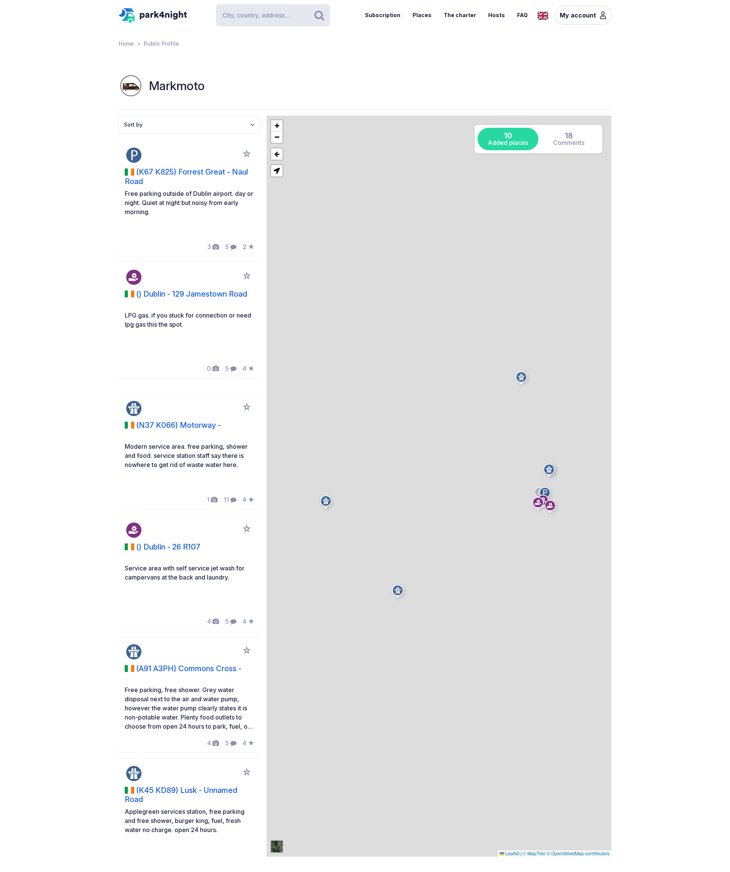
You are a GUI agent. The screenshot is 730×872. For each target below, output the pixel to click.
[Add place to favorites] (246, 153)
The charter (460, 15)
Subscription (382, 15)
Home (126, 43)
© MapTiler (534, 853)
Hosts (496, 15)
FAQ (522, 15)
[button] (539, 505)
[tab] (508, 139)
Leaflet (511, 853)
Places (422, 15)
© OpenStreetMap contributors (578, 853)
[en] (543, 14)
